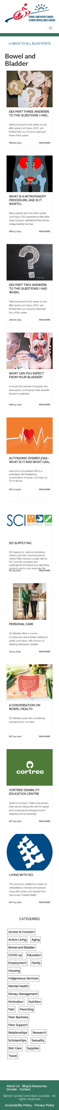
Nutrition (35, 1001)
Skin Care (15, 1048)
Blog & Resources (34, 1086)
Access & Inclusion (21, 932)
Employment (17, 963)
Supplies (33, 1048)
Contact (24, 1089)
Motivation (15, 1001)
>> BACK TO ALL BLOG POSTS (30, 43)
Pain (11, 1009)
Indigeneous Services (23, 978)
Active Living (17, 939)
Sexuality (38, 1040)
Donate (12, 1089)
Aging (36, 939)
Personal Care (21, 624)
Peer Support (17, 1025)
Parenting (26, 1009)
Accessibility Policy (18, 1105)
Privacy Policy (44, 1105)
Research (39, 1032)
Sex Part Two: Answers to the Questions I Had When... (28, 288)
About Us (13, 1086)
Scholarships (17, 1040)
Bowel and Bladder (21, 947)
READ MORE (44, 143)
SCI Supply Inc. (20, 543)
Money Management (23, 994)
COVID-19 (15, 955)
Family (36, 963)
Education (34, 955)
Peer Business (18, 1017)
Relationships (17, 1032)
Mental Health (18, 986)
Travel (12, 1056)
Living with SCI (21, 874)
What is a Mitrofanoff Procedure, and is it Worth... (27, 200)
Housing (14, 970)
